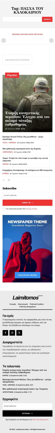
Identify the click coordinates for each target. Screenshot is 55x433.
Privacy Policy (31, 209)
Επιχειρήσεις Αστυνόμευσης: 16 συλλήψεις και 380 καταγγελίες (27, 170)
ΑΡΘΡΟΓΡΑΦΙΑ (8, 152)
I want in (26, 203)
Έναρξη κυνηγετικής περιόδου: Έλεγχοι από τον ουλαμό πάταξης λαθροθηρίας (27, 119)
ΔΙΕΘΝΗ (5, 164)
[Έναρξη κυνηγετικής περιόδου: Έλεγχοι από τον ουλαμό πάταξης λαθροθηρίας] (27, 103)
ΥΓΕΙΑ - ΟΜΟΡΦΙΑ (9, 143)
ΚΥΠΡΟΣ (6, 173)
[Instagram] (12, 333)
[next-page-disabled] (51, 40)
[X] (19, 333)
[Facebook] (5, 333)
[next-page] (8, 180)
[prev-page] (3, 40)
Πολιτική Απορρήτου (40, 420)
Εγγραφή (26, 413)
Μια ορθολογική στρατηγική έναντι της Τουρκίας (22, 148)
